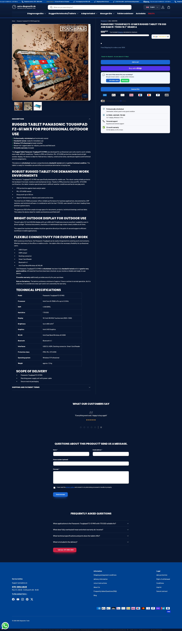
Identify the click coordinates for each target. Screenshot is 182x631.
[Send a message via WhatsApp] (5, 625)
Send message (60, 494)
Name (55, 450)
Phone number (60, 459)
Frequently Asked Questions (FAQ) (105, 591)
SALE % (151, 13)
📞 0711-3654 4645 (113, 80)
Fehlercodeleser (125, 13)
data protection (161, 575)
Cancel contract (162, 591)
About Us (97, 587)
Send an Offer (135, 89)
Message (55, 469)
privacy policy (70, 487)
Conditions (160, 583)
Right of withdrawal (163, 579)
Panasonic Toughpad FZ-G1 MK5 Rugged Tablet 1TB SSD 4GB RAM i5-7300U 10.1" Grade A (29, 21)
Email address (97, 450)
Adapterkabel (88, 13)
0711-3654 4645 (19, 587)
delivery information (101, 579)
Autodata (141, 13)
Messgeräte (106, 13)
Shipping (120, 32)
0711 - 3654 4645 (38, 1)
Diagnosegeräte (35, 13)
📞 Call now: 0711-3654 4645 (65, 550)
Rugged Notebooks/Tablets (62, 13)
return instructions (100, 583)
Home (13, 21)
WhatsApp (125, 80)
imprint (158, 587)
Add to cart (135, 62)
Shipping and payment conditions (105, 575)
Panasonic (104, 21)
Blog (95, 595)
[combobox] (89, 7)
